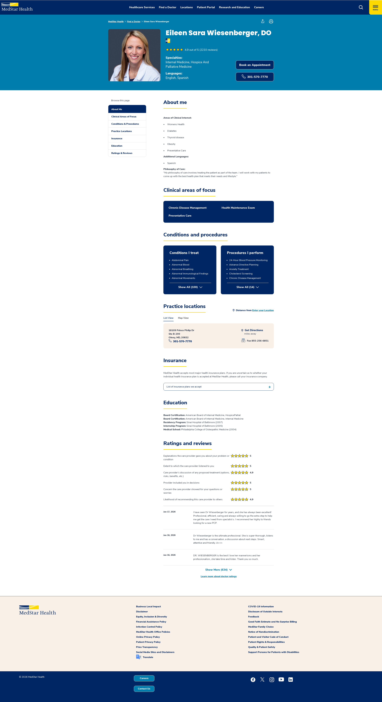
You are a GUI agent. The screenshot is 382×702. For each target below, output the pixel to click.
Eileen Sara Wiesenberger (156, 21)
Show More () (216, 570)
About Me (116, 109)
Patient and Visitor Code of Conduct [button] (268, 637)
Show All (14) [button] (253, 287)
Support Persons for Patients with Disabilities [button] (273, 652)
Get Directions (253, 330)
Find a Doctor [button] (167, 7)
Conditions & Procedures (125, 124)
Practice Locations (121, 131)
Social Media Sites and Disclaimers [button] (155, 652)
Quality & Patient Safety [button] (261, 647)
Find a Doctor (133, 21)
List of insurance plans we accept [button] (184, 386)
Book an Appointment (254, 65)
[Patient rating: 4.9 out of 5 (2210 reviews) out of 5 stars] (174, 50)
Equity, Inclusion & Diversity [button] (151, 616)
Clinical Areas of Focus (123, 116)
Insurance (116, 138)
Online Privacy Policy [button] (148, 637)
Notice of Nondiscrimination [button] (263, 632)
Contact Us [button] (144, 688)
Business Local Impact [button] (148, 606)
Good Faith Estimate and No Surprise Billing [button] (272, 621)
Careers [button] (259, 7)
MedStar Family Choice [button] (261, 626)
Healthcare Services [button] (142, 7)
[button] (361, 7)
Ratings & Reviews (121, 153)
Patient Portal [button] (206, 7)
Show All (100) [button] (188, 287)
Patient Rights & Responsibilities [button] (266, 642)
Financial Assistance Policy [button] (151, 621)
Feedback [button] (253, 616)
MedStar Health (116, 21)
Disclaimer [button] (142, 611)
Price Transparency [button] (147, 647)
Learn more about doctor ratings (219, 576)
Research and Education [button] (234, 7)
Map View (183, 318)
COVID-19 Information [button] (261, 606)
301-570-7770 (257, 77)
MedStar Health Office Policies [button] (153, 632)
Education (116, 145)
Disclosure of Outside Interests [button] (265, 611)
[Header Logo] (15, 5)
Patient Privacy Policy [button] (148, 642)
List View (168, 318)
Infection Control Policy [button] (149, 626)
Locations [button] (186, 7)
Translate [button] (148, 657)
